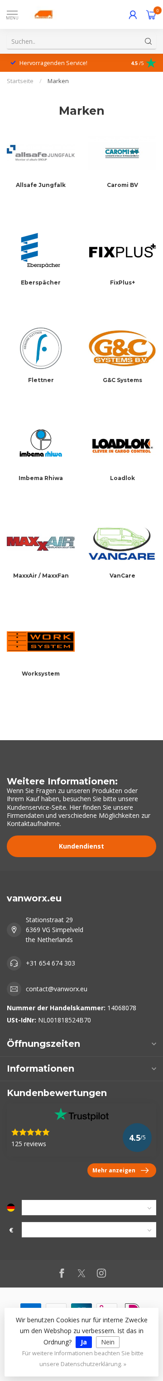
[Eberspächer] (41, 250)
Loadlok (122, 478)
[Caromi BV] (122, 152)
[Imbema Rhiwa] (41, 445)
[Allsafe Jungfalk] (41, 152)
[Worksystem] (41, 641)
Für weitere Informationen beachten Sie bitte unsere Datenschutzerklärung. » (83, 1358)
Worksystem (41, 673)
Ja (84, 1342)
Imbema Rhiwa (41, 478)
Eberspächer (41, 282)
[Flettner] (41, 348)
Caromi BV (122, 185)
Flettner (41, 380)
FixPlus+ (122, 282)
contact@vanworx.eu (56, 988)
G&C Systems (122, 380)
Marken (58, 81)
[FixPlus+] (122, 250)
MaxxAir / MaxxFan (41, 575)
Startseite (20, 81)
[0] (151, 14)
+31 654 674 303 (50, 963)
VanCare (122, 575)
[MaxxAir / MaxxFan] (41, 543)
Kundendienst (81, 846)
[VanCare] (122, 543)
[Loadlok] (122, 445)
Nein (108, 1342)
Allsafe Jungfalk (41, 185)
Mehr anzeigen (113, 1170)
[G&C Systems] (122, 348)
